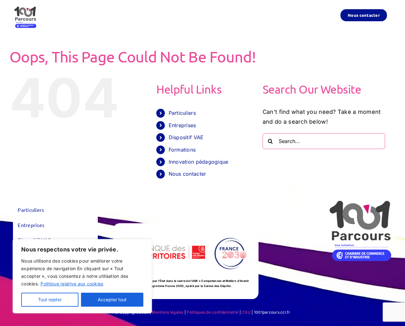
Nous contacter (187, 174)
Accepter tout (112, 299)
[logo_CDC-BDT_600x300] (163, 234)
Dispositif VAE (186, 137)
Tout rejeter (50, 299)
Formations (182, 150)
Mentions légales (167, 312)
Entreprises (182, 125)
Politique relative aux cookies (71, 283)
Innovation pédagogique (198, 162)
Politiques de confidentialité (212, 312)
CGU (246, 312)
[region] (82, 276)
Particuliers (182, 113)
